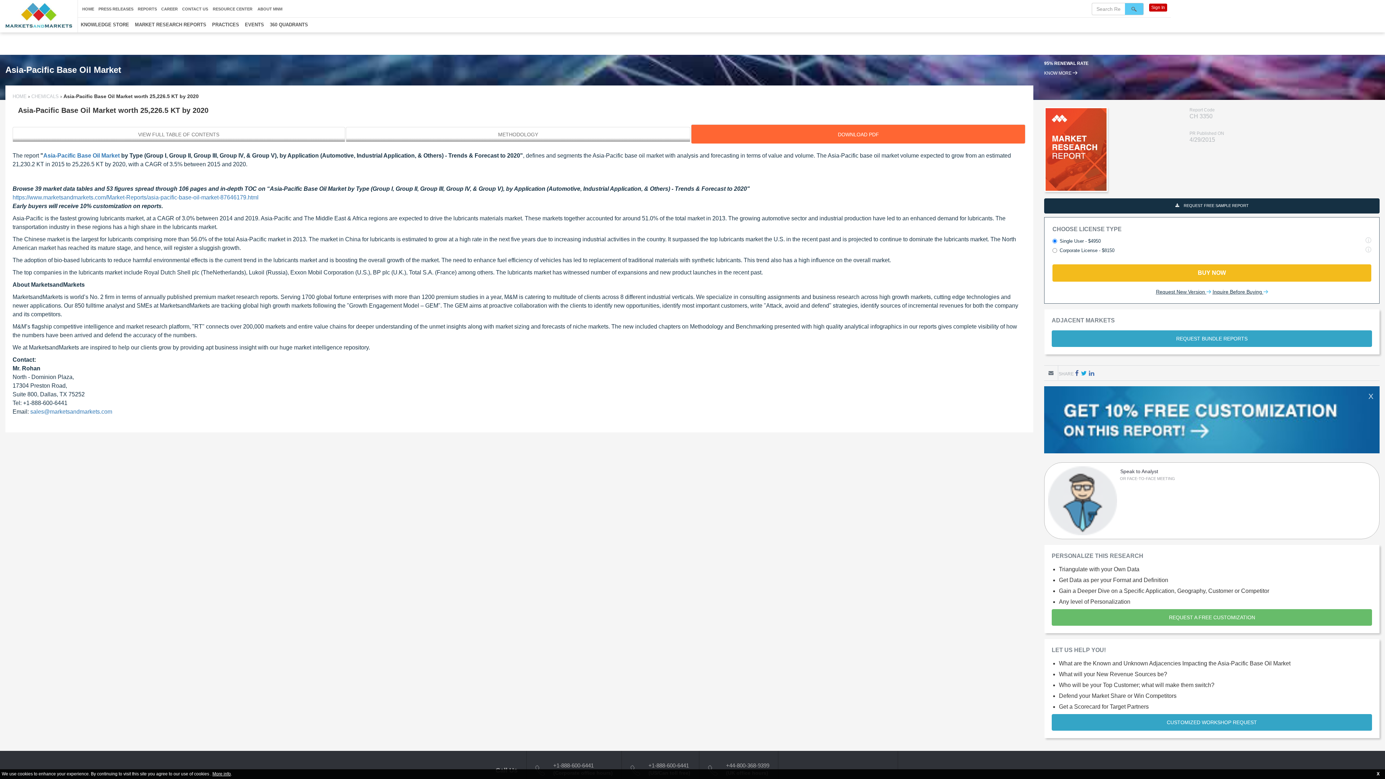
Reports (147, 9)
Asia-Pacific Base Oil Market (81, 156)
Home (88, 9)
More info (221, 773)
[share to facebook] (1077, 373)
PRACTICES (225, 24)
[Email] (1051, 373)
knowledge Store (105, 24)
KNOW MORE (1058, 73)
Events (254, 24)
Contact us (195, 9)
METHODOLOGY (518, 134)
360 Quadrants (289, 24)
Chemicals (45, 96)
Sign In (1158, 7)
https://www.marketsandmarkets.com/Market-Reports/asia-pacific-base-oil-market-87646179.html (136, 197)
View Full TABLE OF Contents (178, 134)
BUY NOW (1212, 273)
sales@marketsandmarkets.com (71, 412)
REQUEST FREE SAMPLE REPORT (1216, 205)
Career (169, 9)
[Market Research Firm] (38, 15)
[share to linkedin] (1092, 373)
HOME (20, 96)
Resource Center (232, 9)
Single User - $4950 (1080, 241)
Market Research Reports (170, 24)
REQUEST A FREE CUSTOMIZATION (1212, 617)
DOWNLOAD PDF (858, 134)
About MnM (270, 9)
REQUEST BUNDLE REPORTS (1212, 339)
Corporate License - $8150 (1087, 250)
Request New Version (1181, 292)
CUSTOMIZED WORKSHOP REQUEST (1212, 722)
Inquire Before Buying (1238, 292)
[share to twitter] (1084, 373)
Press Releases (115, 9)
